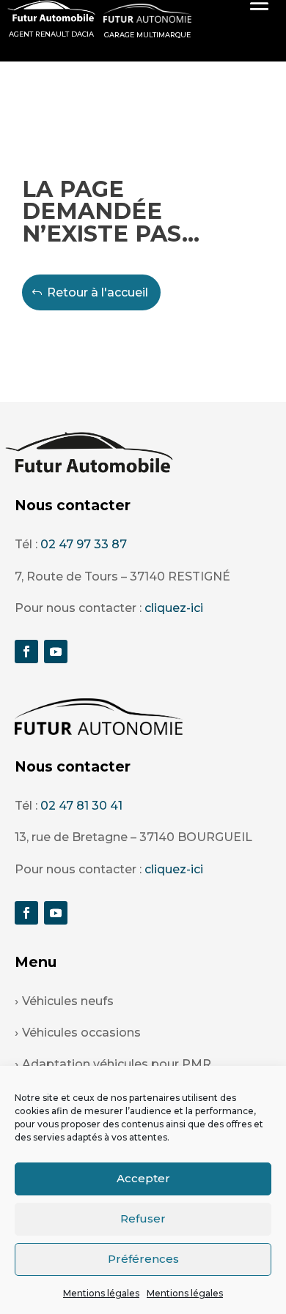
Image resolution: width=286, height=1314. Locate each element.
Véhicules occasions (81, 1032)
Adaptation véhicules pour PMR (116, 1064)
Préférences (143, 1259)
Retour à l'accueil (97, 292)
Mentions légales (101, 1293)
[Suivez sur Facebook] (26, 651)
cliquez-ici (173, 608)
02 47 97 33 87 (83, 544)
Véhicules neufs (68, 1001)
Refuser (143, 1218)
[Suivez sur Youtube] (55, 651)
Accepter (143, 1178)
